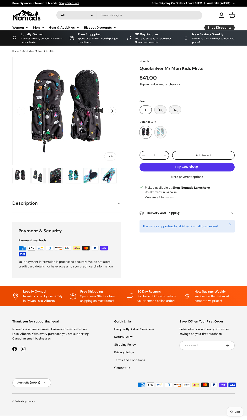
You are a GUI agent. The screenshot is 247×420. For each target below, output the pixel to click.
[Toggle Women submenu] (27, 27)
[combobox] (129, 15)
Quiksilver (145, 61)
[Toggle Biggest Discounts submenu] (115, 27)
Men (36, 27)
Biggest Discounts (98, 27)
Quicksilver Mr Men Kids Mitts (38, 51)
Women (18, 27)
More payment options (187, 177)
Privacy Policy (124, 352)
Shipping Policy (125, 345)
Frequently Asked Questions (134, 329)
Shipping (145, 84)
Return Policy (123, 337)
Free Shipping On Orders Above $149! (177, 3)
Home (15, 51)
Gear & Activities (62, 27)
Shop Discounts (69, 3)
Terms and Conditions (129, 360)
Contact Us (122, 368)
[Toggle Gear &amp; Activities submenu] (78, 27)
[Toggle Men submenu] (43, 27)
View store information (159, 197)
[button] (232, 15)
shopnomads (28, 401)
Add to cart (203, 155)
